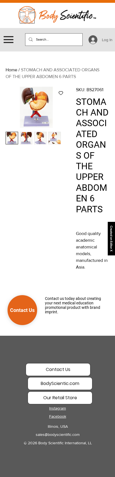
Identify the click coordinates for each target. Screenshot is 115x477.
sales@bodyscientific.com (58, 434)
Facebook (57, 416)
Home (11, 69)
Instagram (57, 408)
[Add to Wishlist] (61, 93)
